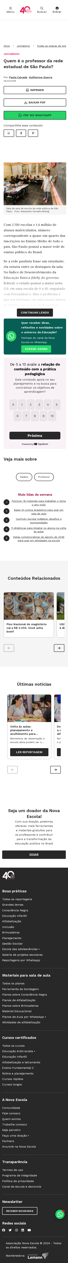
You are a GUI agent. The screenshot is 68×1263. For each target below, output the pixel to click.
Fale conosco (11, 1113)
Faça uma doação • (15, 1135)
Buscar (42, 12)
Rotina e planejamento (18, 1073)
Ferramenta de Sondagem (20, 989)
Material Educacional (17, 1011)
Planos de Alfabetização (19, 1000)
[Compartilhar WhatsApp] (9, 133)
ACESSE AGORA (36, 349)
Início (7, 45)
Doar (34, 854)
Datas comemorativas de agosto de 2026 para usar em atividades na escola (35, 538)
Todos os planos (13, 983)
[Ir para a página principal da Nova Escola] (26, 10)
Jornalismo (23, 45)
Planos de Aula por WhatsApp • (24, 1017)
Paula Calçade (18, 77)
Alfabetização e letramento (21, 1062)
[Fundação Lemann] (38, 1255)
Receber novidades (19, 1210)
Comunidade (11, 1108)
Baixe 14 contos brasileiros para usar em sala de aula (34, 511)
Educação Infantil (14, 916)
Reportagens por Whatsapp (21, 960)
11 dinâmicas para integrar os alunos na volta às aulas (36, 530)
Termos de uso (12, 1170)
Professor (44, 476)
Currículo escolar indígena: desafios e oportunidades (34, 520)
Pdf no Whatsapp (37, 115)
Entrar (57, 12)
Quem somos (11, 1119)
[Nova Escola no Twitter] (10, 1230)
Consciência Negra (15, 910)
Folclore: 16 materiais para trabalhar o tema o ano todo (36, 502)
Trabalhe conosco (14, 1124)
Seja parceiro (11, 1130)
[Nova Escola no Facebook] (3, 1230)
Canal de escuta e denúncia (21, 1186)
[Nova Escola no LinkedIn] (22, 1230)
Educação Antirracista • (18, 1051)
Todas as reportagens (17, 899)
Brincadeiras (11, 932)
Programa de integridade (19, 1175)
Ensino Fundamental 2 (18, 1068)
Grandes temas (12, 904)
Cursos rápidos (12, 1079)
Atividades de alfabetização (21, 1022)
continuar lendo (35, 312)
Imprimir (37, 90)
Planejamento (11, 938)
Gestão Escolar (12, 943)
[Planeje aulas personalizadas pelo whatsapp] (60, 1214)
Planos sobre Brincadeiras (20, 1005)
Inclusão (8, 927)
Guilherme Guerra (40, 77)
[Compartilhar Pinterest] (33, 133)
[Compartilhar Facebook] (21, 133)
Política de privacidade (18, 1181)
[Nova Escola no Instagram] (16, 1230)
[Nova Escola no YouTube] (29, 1230)
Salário (24, 476)
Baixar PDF (37, 102)
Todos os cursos (13, 1045)
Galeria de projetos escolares (22, 954)
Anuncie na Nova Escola (19, 1146)
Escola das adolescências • (21, 949)
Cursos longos (12, 1084)
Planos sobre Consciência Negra (24, 994)
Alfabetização (11, 921)
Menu (11, 12)
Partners (8, 1141)
